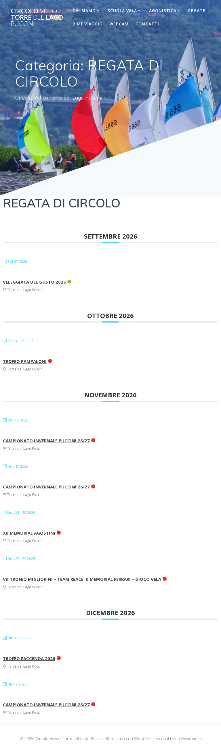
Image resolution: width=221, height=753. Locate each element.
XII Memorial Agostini (29, 533)
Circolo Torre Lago (37, 17)
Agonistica (162, 10)
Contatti (147, 24)
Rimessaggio (88, 24)
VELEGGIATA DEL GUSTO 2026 (34, 282)
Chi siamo (84, 10)
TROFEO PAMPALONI (25, 361)
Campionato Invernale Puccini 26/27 (46, 440)
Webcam (119, 24)
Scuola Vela (122, 10)
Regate (196, 10)
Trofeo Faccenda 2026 (29, 658)
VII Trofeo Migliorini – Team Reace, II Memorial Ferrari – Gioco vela (82, 579)
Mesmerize (191, 738)
